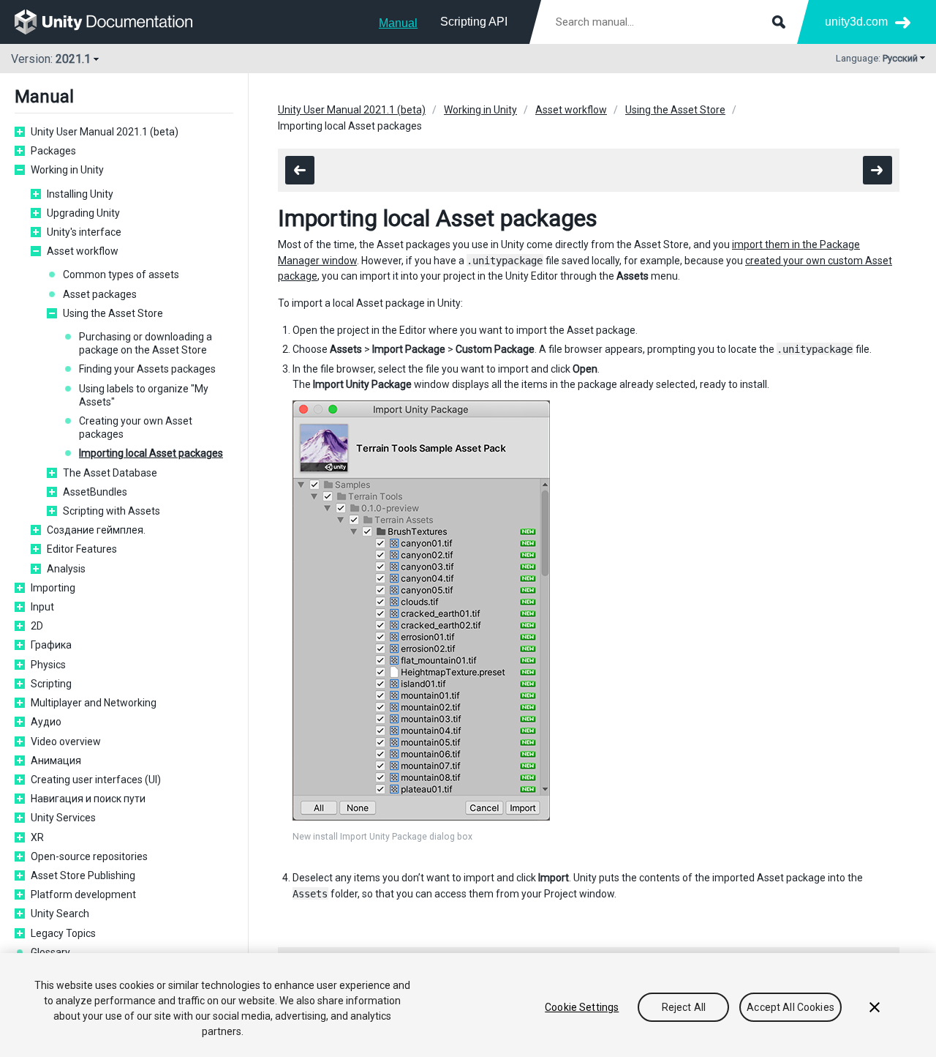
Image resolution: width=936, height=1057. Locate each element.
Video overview (66, 741)
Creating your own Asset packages (135, 427)
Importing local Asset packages (151, 453)
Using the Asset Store (113, 313)
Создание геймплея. (96, 530)
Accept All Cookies (790, 1007)
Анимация (56, 760)
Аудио (46, 722)
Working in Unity (67, 170)
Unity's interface (84, 232)
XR (37, 837)
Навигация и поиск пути (88, 798)
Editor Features (82, 549)
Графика (51, 645)
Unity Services (63, 817)
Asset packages (100, 294)
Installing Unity (80, 194)
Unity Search (60, 913)
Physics (48, 665)
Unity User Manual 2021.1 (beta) (104, 132)
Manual (398, 23)
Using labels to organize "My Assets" (143, 395)
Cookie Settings (582, 1007)
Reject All (684, 1007)
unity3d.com (856, 21)
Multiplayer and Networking (93, 703)
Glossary (50, 952)
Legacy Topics (63, 933)
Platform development (83, 894)
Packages (53, 151)
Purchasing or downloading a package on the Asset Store (145, 343)
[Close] (874, 1007)
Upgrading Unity (83, 213)
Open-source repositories (89, 856)
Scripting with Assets (111, 511)
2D (37, 626)
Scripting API (473, 21)
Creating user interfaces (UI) (96, 779)
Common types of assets (121, 274)
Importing (53, 588)
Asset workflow (82, 251)
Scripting (51, 684)
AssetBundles (95, 492)
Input (42, 607)
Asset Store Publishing (83, 875)
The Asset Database (110, 473)
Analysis (66, 569)
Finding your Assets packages (147, 369)
